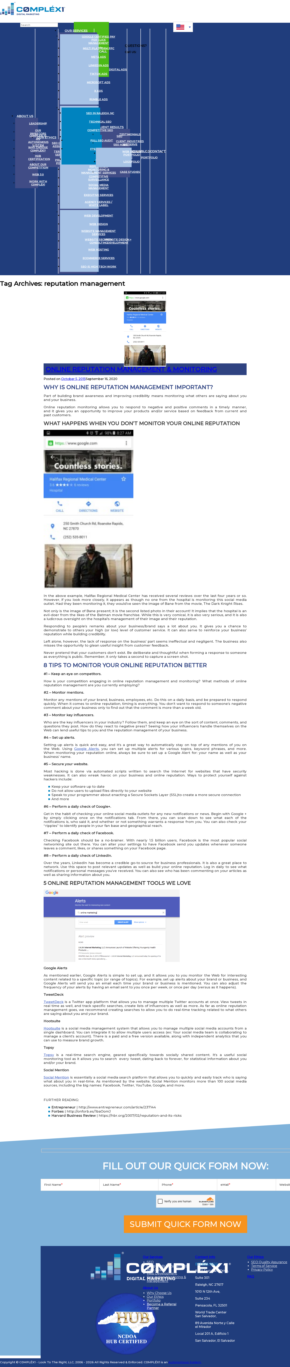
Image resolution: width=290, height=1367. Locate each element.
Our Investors (38, 132)
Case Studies (130, 171)
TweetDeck (54, 1002)
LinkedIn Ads (99, 65)
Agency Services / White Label (98, 203)
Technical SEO (100, 121)
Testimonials (129, 134)
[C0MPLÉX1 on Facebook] (193, 151)
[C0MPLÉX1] (32, 14)
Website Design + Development (118, 241)
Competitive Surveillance (98, 178)
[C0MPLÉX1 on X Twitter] (178, 151)
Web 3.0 (38, 174)
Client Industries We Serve (130, 143)
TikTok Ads (98, 73)
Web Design (98, 224)
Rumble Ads (98, 99)
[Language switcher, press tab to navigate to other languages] (183, 27)
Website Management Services (98, 232)
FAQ (250, 1276)
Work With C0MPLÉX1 (38, 183)
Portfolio (149, 157)
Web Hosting (98, 249)
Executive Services (98, 195)
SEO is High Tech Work (98, 266)
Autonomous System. (184, 1362)
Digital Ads (118, 69)
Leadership (38, 123)
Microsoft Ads (98, 82)
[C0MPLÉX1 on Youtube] (185, 151)
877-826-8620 (206, 1264)
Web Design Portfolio (131, 153)
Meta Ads (98, 56)
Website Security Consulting (98, 241)
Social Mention (56, 1077)
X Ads (98, 90)
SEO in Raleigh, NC (100, 113)
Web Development (98, 215)
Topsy (49, 1055)
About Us (25, 116)
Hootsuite (52, 1028)
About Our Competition (38, 166)
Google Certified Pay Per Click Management (98, 39)
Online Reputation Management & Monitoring (131, 369)
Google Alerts (86, 749)
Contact (158, 151)
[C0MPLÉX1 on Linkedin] (171, 151)
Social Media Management (98, 186)
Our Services (76, 30)
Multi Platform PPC (98, 48)
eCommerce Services (99, 258)
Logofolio (131, 161)
